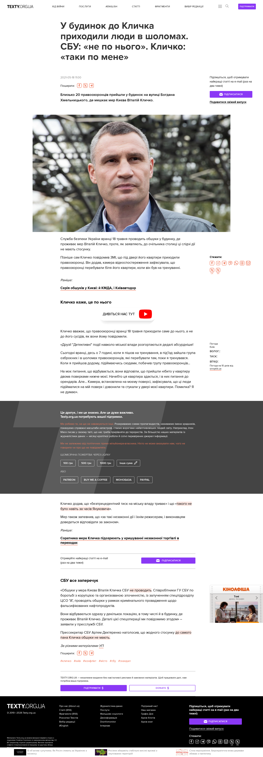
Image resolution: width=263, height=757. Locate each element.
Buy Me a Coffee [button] (95, 479)
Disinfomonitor (108, 721)
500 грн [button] (86, 463)
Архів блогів (148, 717)
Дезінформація (108, 717)
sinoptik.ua (215, 368)
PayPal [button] (145, 479)
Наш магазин (148, 710)
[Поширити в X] (85, 85)
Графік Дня (147, 713)
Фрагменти (65, 713)
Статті (62, 710)
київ (78, 661)
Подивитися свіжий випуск (228, 102)
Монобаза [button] (124, 479)
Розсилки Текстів (68, 717)
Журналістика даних (111, 706)
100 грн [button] (68, 463)
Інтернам (105, 725)
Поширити (67, 86)
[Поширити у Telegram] (91, 85)
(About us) (74, 706)
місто (103, 661)
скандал (125, 661)
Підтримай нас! (149, 706)
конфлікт (90, 661)
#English (63, 725)
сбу (113, 661)
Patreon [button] (69, 479)
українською (31, 743)
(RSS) (69, 710)
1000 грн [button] (105, 463)
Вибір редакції (67, 721)
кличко (66, 661)
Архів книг (147, 721)
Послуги (104, 710)
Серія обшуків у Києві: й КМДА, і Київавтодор (98, 288)
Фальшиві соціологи (111, 713)
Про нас (63, 706)
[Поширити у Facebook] (79, 85)
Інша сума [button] (126, 463)
